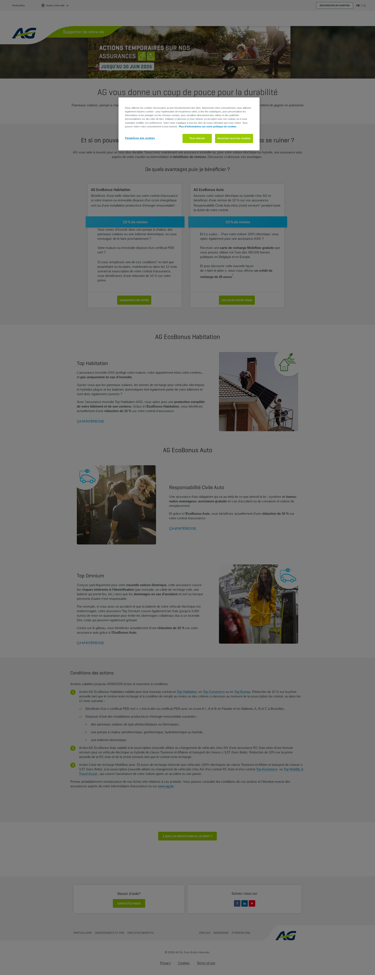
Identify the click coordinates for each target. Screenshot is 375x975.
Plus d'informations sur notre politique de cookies (207, 126)
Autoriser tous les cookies (234, 138)
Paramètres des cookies (140, 138)
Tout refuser (197, 138)
